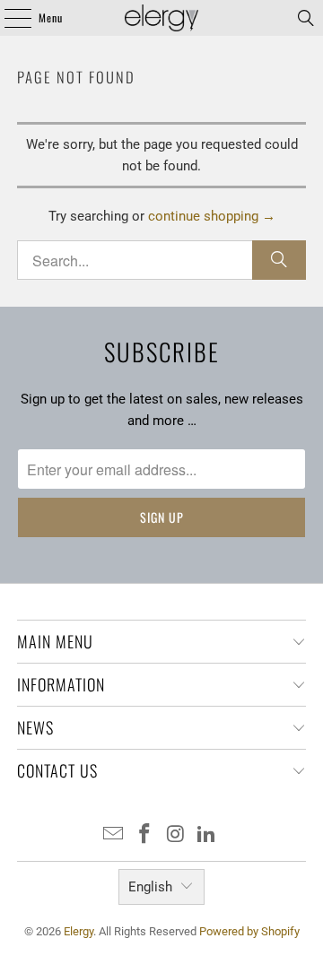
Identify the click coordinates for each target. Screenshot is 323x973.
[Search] (306, 18)
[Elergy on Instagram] (176, 835)
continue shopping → (211, 216)
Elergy (78, 931)
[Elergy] (161, 18)
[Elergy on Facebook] (145, 835)
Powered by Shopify (249, 931)
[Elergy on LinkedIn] (207, 835)
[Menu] (8, 18)
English (150, 887)
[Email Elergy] (113, 835)
